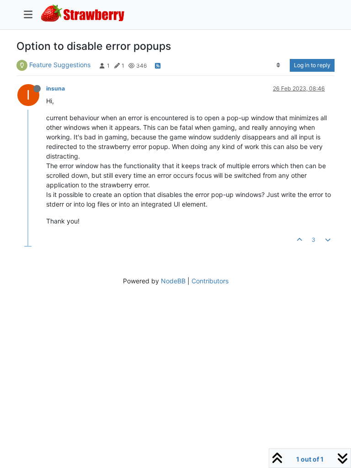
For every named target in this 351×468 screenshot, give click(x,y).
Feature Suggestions (59, 65)
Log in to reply (312, 65)
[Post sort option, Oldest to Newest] (278, 65)
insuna (55, 88)
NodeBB (173, 281)
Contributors (210, 281)
